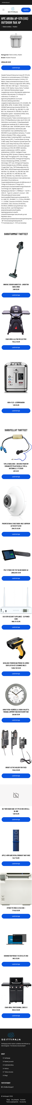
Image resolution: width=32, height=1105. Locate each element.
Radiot (15, 27)
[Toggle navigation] (3, 9)
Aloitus (6, 1068)
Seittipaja (7, 1058)
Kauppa (26, 10)
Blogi (6, 1075)
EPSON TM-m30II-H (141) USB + (16, 908)
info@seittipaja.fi (6, 2)
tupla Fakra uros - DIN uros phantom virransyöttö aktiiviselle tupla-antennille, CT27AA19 (16, 466)
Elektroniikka (7, 27)
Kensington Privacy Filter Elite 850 (16, 956)
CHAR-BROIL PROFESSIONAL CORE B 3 (16, 1007)
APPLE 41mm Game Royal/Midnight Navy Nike (16, 855)
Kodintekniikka (9, 1065)
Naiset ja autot (8, 1061)
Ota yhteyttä (15, 1100)
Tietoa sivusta (8, 1072)
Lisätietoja (16, 68)
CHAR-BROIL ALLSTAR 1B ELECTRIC (16, 339)
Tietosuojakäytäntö (12, 1102)
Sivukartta (23, 1102)
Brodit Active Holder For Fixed (16, 767)
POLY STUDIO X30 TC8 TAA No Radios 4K (16, 570)
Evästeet (22, 1100)
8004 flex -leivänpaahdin (16, 402)
